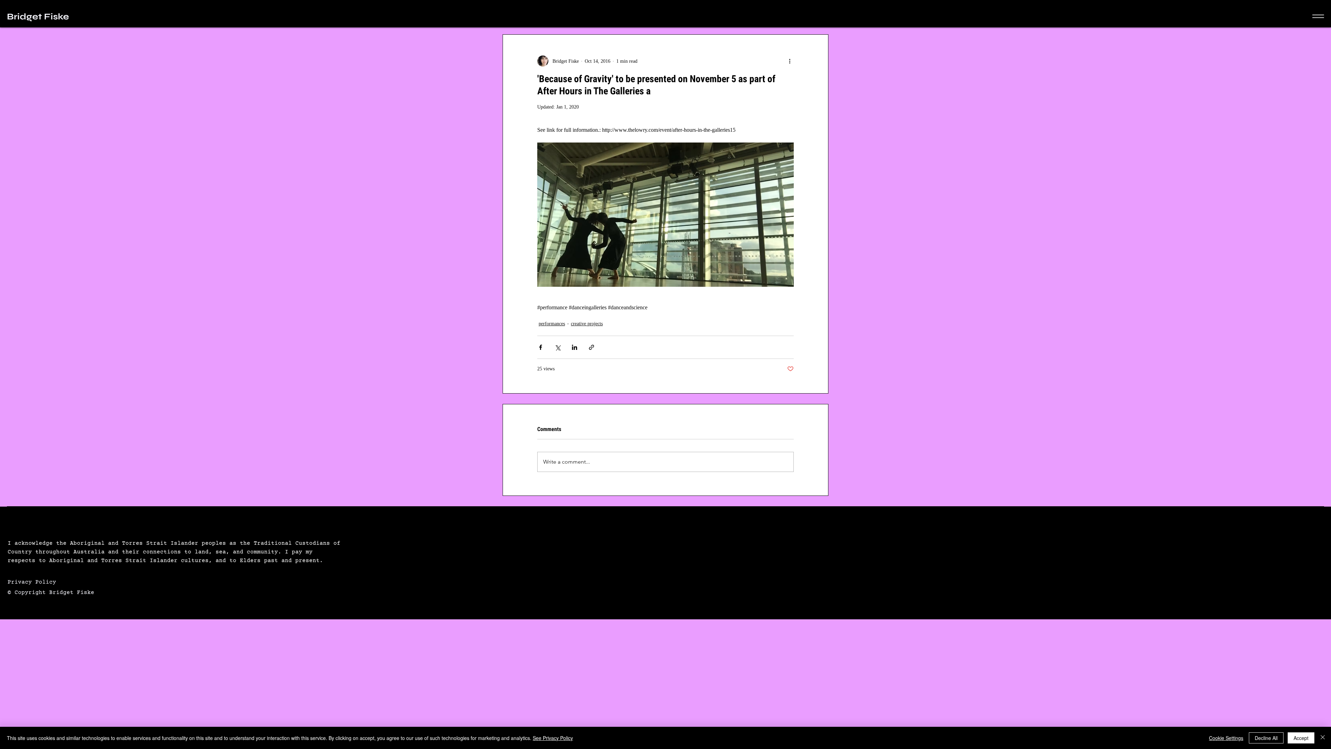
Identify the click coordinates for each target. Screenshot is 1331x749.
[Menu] (1318, 16)
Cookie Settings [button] (1226, 737)
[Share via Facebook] (540, 347)
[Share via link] (591, 347)
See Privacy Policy (553, 737)
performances (552, 323)
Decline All (1266, 737)
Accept (1301, 737)
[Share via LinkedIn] (574, 347)
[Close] (1323, 737)
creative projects (587, 323)
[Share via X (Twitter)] (557, 347)
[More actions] (789, 61)
